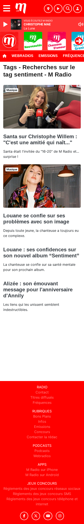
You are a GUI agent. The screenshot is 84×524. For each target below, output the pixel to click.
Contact (42, 392)
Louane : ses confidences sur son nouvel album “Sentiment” (41, 252)
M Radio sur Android (42, 475)
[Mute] (81, 24)
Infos (42, 421)
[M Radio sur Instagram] (60, 516)
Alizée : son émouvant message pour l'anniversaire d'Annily (38, 289)
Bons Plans (42, 416)
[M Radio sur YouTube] (48, 516)
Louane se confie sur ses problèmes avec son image (36, 218)
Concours (42, 432)
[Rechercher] (67, 8)
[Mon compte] (77, 8)
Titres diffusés (42, 397)
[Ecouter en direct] (58, 8)
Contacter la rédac (42, 437)
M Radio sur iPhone (42, 469)
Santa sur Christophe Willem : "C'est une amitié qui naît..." (40, 139)
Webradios (22, 56)
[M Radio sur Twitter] (36, 516)
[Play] (6, 24)
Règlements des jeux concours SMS (42, 494)
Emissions (48, 56)
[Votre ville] (48, 8)
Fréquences (42, 402)
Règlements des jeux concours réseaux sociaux (42, 488)
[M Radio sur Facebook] (24, 516)
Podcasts (42, 451)
